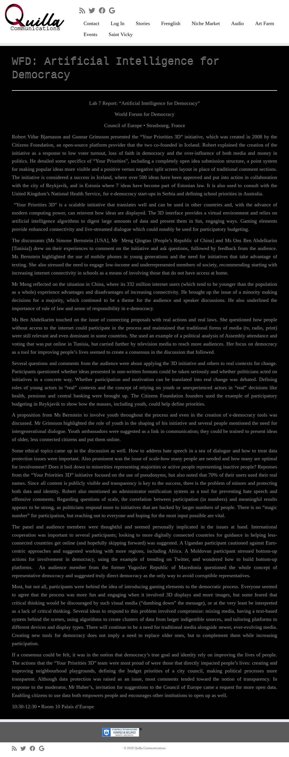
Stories (143, 23)
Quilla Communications (150, 748)
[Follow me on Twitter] (94, 10)
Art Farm (264, 23)
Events (90, 34)
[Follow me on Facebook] (104, 10)
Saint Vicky (121, 34)
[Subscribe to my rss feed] (84, 10)
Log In (117, 23)
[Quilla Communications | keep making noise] (34, 17)
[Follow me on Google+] (114, 10)
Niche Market (206, 23)
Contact (91, 23)
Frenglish (170, 23)
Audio (237, 23)
